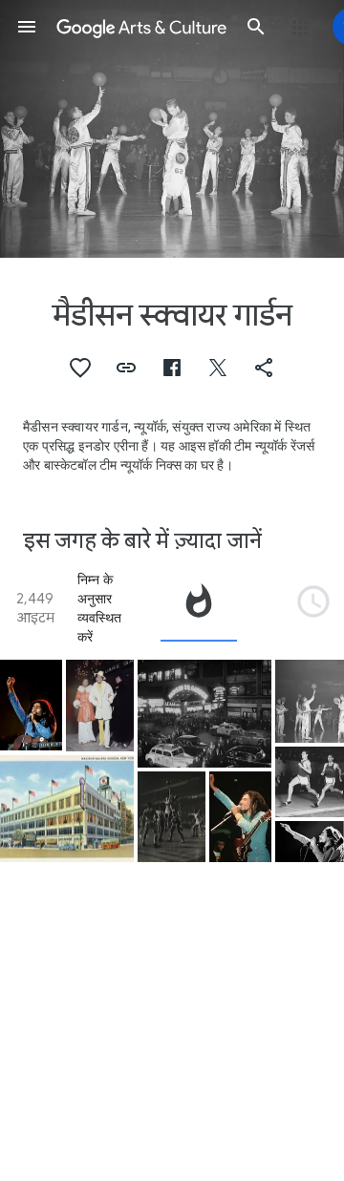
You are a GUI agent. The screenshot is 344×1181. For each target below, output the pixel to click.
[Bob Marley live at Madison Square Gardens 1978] (31, 705)
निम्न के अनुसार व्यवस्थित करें (99, 608)
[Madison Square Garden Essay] (171, 817)
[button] (27, 27)
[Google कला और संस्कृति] (141, 26)
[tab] (199, 608)
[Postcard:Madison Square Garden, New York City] (67, 809)
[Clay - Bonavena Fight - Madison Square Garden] (100, 705)
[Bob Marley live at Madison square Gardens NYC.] (240, 816)
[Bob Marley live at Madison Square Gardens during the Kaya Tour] (309, 841)
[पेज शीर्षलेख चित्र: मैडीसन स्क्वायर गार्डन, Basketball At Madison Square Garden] (172, 129)
